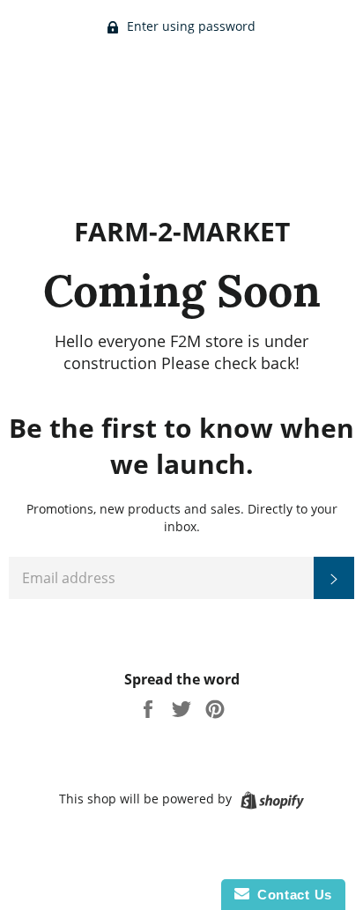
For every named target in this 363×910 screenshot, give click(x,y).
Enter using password (189, 26)
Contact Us (290, 894)
